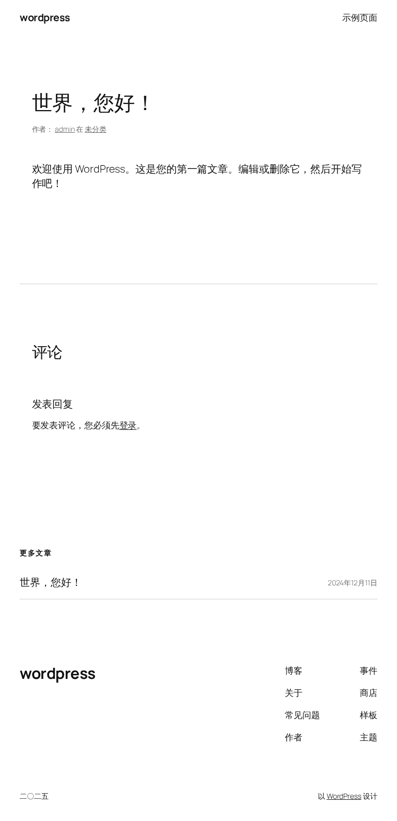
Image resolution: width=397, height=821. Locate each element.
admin (65, 129)
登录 (128, 425)
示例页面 (359, 17)
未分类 (95, 129)
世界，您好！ (50, 582)
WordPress (344, 796)
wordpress (45, 17)
